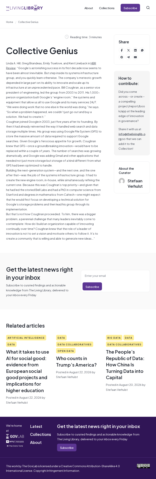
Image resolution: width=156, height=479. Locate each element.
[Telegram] (128, 57)
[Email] (135, 57)
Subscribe (130, 7)
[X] (128, 50)
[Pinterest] (121, 57)
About (88, 7)
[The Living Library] (24, 8)
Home (9, 22)
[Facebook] (121, 50)
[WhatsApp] (142, 50)
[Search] (148, 8)
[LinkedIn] (135, 50)
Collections (107, 7)
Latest (36, 426)
